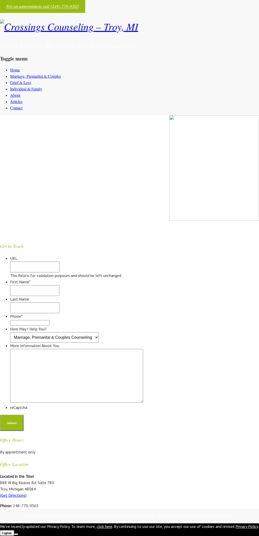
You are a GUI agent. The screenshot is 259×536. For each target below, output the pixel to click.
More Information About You (34, 345)
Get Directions (13, 495)
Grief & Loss (20, 82)
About (15, 95)
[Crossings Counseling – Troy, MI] (69, 26)
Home (15, 69)
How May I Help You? (28, 328)
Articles (16, 101)
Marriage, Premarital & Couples (35, 76)
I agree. (7, 533)
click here (104, 526)
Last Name (19, 299)
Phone (16, 316)
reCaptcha (18, 407)
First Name (20, 281)
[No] (16, 534)
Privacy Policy (246, 526)
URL (13, 258)
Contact (16, 107)
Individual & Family (26, 88)
